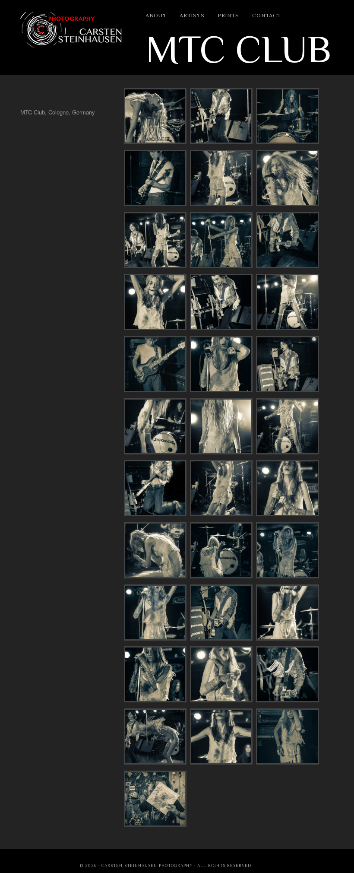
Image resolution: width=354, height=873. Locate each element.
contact (266, 15)
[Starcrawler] (155, 141)
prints (228, 15)
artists (192, 15)
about (156, 15)
